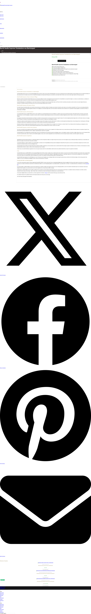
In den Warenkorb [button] (45, 569)
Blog (0, 596)
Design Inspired (46, 572)
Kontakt (1, 599)
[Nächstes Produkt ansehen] (90, 54)
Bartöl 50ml (42, 572)
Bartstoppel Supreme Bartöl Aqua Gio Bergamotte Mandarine (45, 573)
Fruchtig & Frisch (47, 564)
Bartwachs (43, 564)
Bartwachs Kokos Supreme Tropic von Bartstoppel (45, 565)
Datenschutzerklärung (2, 586)
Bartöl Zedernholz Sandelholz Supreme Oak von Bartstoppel (45, 581)
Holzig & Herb (48, 580)
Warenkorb (1, 600)
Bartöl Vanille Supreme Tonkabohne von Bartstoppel (9, 52)
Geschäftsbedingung (2, 587)
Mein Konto (2, 609)
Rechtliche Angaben (2, 588)
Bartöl (40, 572)
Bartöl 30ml (44, 580)
